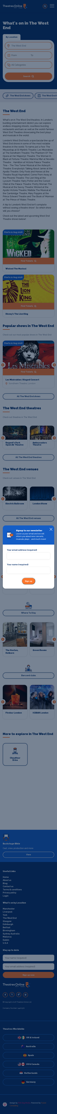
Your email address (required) (22, 550)
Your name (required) (17, 564)
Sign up (28, 581)
